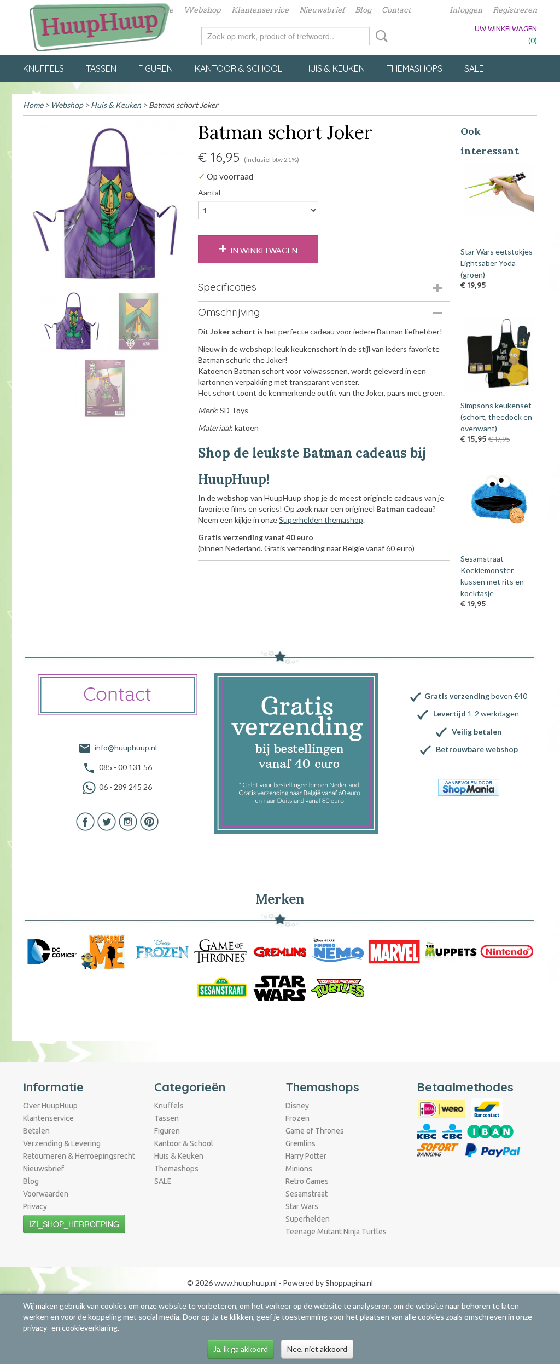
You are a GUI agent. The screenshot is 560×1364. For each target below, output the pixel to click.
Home (161, 9)
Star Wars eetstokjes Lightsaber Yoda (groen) (496, 263)
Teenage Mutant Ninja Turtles (336, 1231)
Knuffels (43, 68)
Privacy (35, 1206)
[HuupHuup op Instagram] (128, 820)
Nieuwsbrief (322, 9)
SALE (474, 68)
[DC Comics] (51, 951)
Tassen (101, 68)
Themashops (414, 68)
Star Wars (301, 1206)
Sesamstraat (306, 1193)
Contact (396, 9)
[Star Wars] (280, 987)
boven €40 (475, 696)
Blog (363, 9)
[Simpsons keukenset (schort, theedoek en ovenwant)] (498, 354)
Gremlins (300, 1143)
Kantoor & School (238, 68)
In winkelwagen (264, 250)
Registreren (515, 9)
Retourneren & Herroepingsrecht (79, 1156)
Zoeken (379, 36)
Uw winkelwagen (506, 28)
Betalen (36, 1130)
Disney (297, 1105)
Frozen (297, 1118)
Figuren (155, 68)
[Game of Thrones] (220, 951)
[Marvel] (394, 951)
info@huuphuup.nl (126, 747)
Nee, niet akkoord (317, 1349)
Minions (298, 1168)
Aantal (209, 192)
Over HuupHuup (50, 1105)
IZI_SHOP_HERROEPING (74, 1223)
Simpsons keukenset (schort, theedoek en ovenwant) (496, 417)
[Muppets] (450, 951)
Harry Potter (305, 1156)
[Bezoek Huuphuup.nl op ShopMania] (469, 787)
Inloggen (466, 9)
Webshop (202, 9)
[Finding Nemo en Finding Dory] (338, 951)
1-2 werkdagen (476, 713)
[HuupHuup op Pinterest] (149, 820)
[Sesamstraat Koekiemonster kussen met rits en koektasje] (498, 508)
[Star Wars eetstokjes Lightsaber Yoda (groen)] (498, 200)
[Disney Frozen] (162, 951)
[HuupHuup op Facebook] (85, 820)
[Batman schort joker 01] (105, 204)
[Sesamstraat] (222, 987)
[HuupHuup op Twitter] (106, 820)
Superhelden (307, 1219)
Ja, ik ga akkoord (240, 1349)
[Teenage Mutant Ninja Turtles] (338, 987)
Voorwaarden (45, 1193)
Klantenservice (260, 9)
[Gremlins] (280, 951)
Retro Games (307, 1181)
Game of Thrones (314, 1130)
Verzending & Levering (62, 1143)
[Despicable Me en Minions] (106, 951)
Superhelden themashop (321, 519)
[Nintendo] (507, 951)
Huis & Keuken (334, 68)
